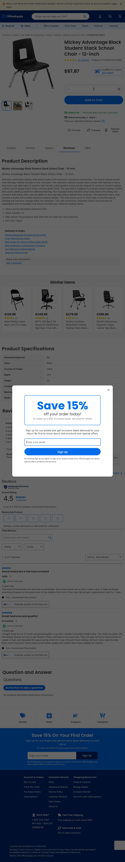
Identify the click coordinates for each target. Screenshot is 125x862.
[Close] (108, 390)
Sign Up (62, 452)
